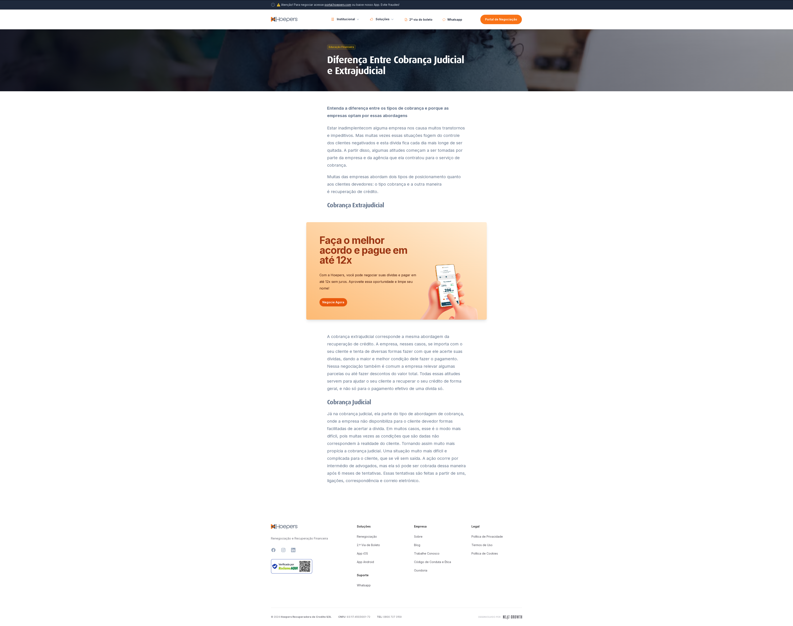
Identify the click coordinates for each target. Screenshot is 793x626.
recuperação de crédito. (354, 191)
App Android (365, 562)
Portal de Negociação (501, 19)
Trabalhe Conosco (426, 553)
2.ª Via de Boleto (368, 545)
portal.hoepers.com (338, 4)
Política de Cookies (484, 553)
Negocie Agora (333, 302)
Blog (417, 545)
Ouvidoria (420, 570)
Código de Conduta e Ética (432, 562)
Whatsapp (364, 585)
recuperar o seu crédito (419, 381)
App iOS (362, 553)
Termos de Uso (482, 545)
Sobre (418, 536)
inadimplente (350, 128)
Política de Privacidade (487, 536)
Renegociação (367, 536)
